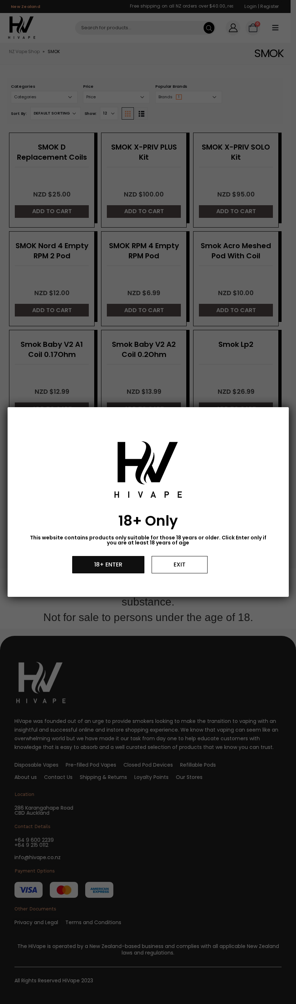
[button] (108, 564)
